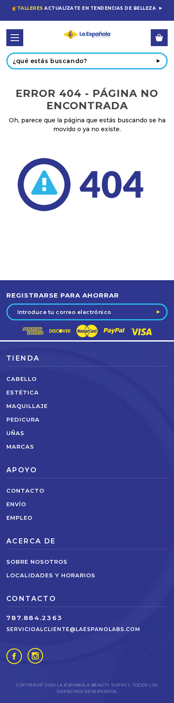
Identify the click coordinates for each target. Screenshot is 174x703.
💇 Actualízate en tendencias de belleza (84, 8)
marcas (20, 446)
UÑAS (15, 433)
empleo (19, 517)
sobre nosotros (37, 561)
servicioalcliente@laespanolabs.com (73, 629)
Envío (16, 504)
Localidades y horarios (50, 575)
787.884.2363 (34, 618)
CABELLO (21, 378)
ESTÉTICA (22, 392)
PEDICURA (23, 419)
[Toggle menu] (14, 37)
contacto (25, 490)
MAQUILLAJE (27, 406)
